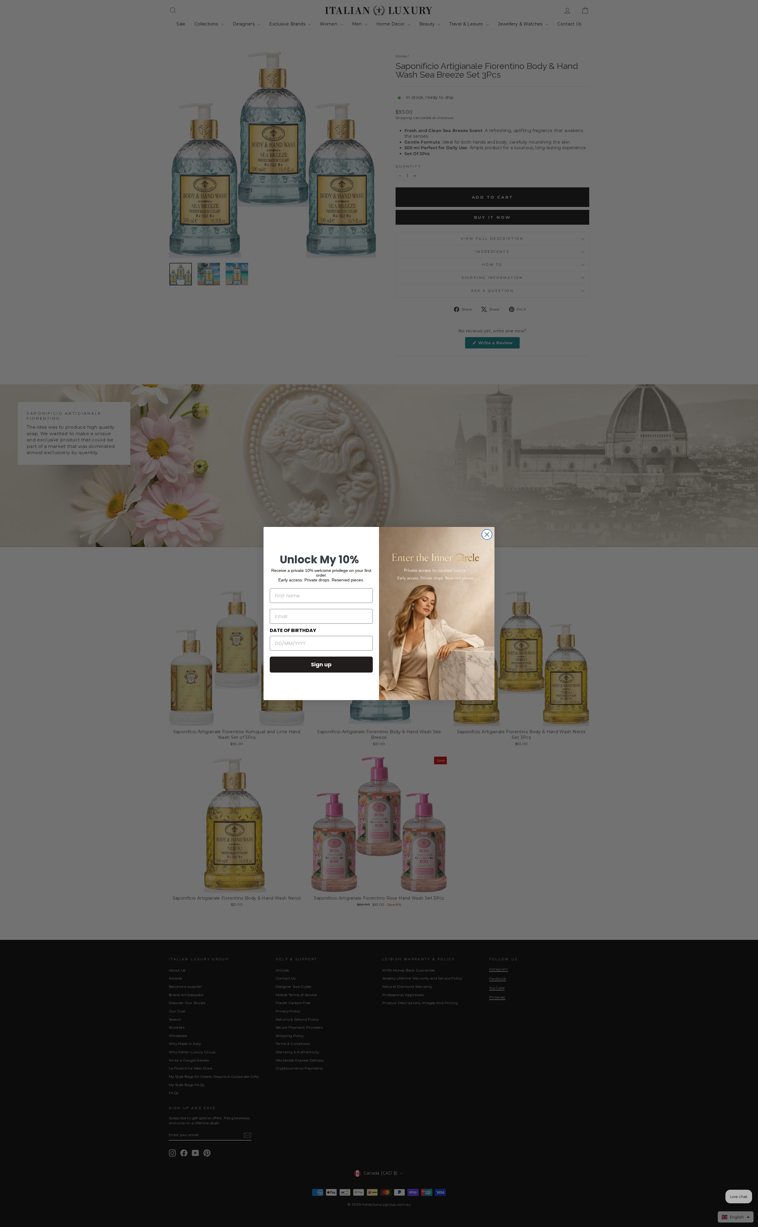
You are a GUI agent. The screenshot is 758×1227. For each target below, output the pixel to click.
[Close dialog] (487, 534)
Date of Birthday (293, 630)
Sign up (321, 664)
